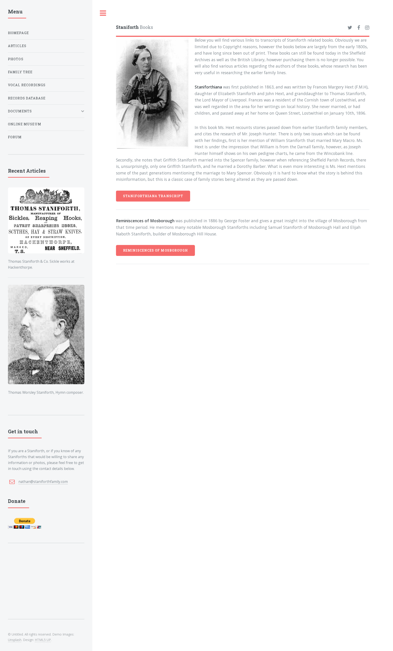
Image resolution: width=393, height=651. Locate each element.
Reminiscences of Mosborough (155, 250)
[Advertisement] (46, 587)
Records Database (27, 98)
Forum (15, 137)
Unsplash (14, 640)
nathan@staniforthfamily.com (43, 481)
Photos (15, 59)
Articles (17, 46)
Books (134, 27)
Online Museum (24, 124)
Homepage (18, 33)
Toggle (103, 13)
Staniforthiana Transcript (153, 196)
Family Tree (20, 72)
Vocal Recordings (27, 85)
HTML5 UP (43, 640)
